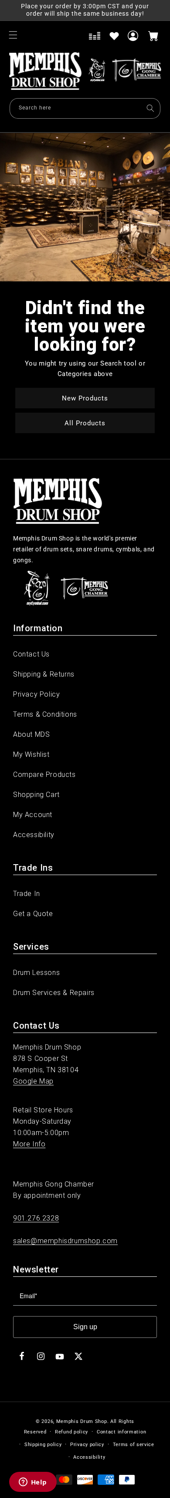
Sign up (85, 1326)
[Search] (150, 108)
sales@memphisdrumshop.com (65, 1241)
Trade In (26, 893)
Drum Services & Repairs (54, 992)
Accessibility (33, 835)
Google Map (33, 1081)
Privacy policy (87, 1444)
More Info (29, 1144)
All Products (85, 423)
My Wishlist (31, 754)
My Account (32, 815)
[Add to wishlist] (114, 36)
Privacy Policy (36, 694)
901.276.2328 (36, 1218)
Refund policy (71, 1432)
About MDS (31, 734)
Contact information (121, 1432)
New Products (85, 398)
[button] (13, 34)
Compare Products (44, 774)
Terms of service (133, 1444)
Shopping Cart (36, 794)
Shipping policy (43, 1444)
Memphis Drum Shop (81, 1421)
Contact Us (31, 654)
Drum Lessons (36, 972)
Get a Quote (33, 914)
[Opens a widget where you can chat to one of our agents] (33, 1483)
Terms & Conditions (45, 714)
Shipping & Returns (44, 674)
